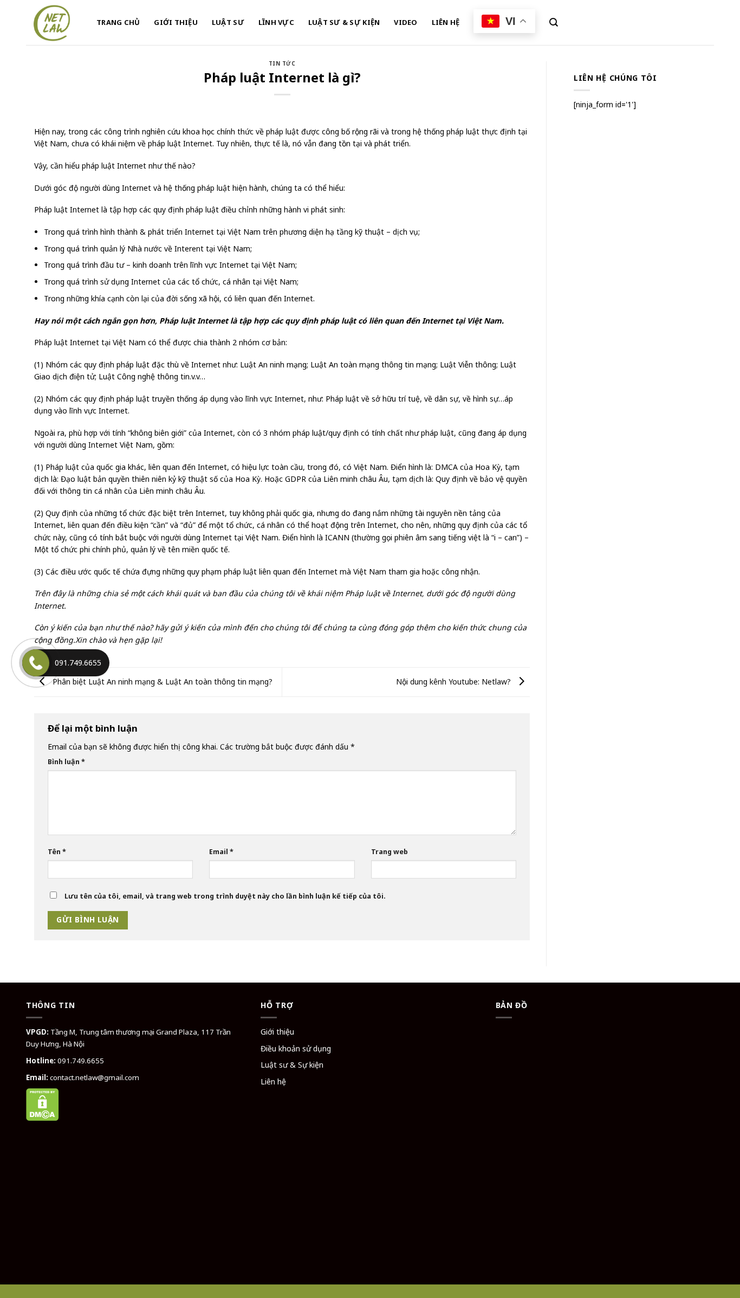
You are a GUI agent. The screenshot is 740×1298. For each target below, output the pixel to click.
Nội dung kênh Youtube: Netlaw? (454, 681)
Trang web (389, 851)
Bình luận (66, 761)
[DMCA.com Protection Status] (42, 1103)
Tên (57, 851)
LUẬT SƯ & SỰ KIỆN (344, 22)
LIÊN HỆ (446, 22)
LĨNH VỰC (276, 22)
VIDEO (405, 22)
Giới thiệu (277, 1031)
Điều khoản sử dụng (296, 1048)
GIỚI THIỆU (176, 22)
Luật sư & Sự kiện (292, 1065)
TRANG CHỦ (118, 22)
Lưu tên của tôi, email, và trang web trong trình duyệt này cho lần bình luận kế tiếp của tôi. (225, 896)
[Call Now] (35, 662)
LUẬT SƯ (228, 22)
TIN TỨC (282, 63)
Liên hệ (273, 1081)
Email (221, 851)
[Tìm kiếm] (553, 22)
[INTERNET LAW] (53, 22)
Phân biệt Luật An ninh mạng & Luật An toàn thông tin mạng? (161, 681)
